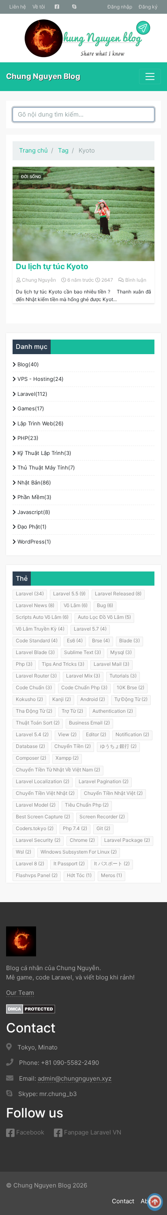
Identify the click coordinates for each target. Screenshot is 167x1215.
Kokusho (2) (29, 699)
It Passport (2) (69, 863)
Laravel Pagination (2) (103, 781)
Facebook (29, 1132)
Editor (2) (96, 734)
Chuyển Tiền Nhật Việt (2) (113, 793)
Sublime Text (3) (82, 652)
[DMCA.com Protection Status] (30, 1009)
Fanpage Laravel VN (91, 1132)
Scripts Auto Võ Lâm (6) (42, 617)
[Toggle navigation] (150, 76)
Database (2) (30, 746)
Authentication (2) (112, 711)
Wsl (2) (23, 852)
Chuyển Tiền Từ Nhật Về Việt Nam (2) (58, 770)
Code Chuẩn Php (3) (84, 687)
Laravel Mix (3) (83, 676)
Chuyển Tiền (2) (72, 746)
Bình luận (135, 280)
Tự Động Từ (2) (131, 699)
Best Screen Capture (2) (43, 817)
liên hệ (17, 7)
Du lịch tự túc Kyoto (52, 266)
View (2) (67, 734)
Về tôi (38, 7)
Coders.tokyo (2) (35, 828)
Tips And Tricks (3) (63, 664)
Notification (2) (132, 734)
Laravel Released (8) (118, 594)
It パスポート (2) (112, 863)
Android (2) (92, 699)
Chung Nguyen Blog (43, 76)
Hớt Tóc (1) (79, 875)
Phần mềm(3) (33, 497)
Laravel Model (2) (36, 805)
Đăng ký (148, 7)
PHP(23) (27, 438)
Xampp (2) (67, 758)
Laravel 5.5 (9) (69, 594)
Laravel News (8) (35, 605)
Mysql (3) (121, 652)
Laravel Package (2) (127, 840)
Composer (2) (31, 758)
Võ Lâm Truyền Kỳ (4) (40, 629)
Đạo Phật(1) (31, 526)
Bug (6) (105, 605)
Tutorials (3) (123, 676)
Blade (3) (129, 640)
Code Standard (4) (37, 640)
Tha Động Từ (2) (34, 711)
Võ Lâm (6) (76, 605)
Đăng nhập (119, 7)
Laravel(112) (31, 394)
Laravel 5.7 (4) (90, 629)
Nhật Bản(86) (33, 482)
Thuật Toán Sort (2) (38, 723)
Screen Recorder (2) (102, 817)
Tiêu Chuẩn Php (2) (87, 805)
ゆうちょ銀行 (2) (118, 746)
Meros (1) (111, 875)
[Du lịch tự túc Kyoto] (83, 214)
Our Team (20, 992)
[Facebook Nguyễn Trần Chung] (57, 7)
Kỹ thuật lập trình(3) (43, 453)
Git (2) (103, 828)
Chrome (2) (82, 840)
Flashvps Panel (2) (37, 875)
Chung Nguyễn (39, 280)
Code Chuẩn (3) (34, 687)
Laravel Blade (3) (35, 652)
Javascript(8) (33, 512)
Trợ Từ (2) (72, 711)
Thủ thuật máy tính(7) (45, 467)
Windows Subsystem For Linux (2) (79, 852)
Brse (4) (101, 640)
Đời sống (31, 176)
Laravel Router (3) (36, 676)
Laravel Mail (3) (111, 664)
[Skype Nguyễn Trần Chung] (74, 7)
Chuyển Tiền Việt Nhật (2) (45, 793)
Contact (123, 1201)
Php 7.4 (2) (75, 828)
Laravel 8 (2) (30, 863)
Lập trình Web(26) (40, 423)
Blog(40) (27, 364)
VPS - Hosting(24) (40, 379)
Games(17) (30, 408)
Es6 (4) (75, 640)
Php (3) (24, 664)
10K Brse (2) (130, 687)
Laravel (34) (30, 594)
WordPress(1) (33, 541)
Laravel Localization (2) (42, 781)
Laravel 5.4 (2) (32, 734)
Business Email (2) (89, 723)
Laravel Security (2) (38, 840)
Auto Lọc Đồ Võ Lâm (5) (104, 617)
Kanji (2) (61, 699)
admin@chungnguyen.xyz (74, 1078)
